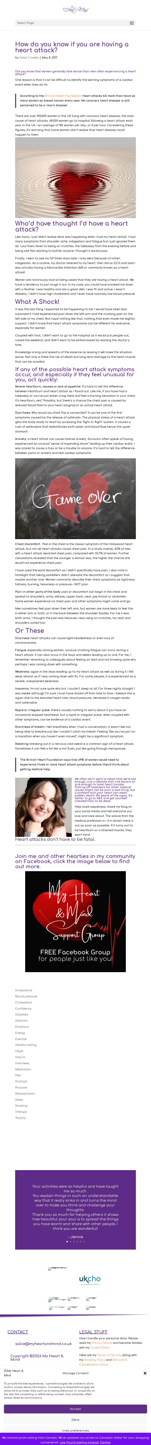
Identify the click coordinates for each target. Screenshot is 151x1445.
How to (20, 1057)
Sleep (19, 1099)
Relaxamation (25, 1093)
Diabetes (21, 1014)
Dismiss (105, 1442)
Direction (21, 1020)
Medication (23, 1069)
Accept (75, 1409)
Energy (20, 1032)
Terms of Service (109, 1355)
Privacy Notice (102, 1342)
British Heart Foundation (63, 95)
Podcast (21, 1081)
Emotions (22, 1026)
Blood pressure (26, 996)
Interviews (22, 1063)
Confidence (23, 1008)
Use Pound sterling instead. (79, 1442)
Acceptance (23, 990)
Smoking (21, 1105)
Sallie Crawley (29, 57)
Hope (19, 1051)
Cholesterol (23, 1002)
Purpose (21, 1087)
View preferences (75, 1430)
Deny (75, 1420)
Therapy (21, 1111)
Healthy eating (26, 1045)
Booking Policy (94, 1359)
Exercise (21, 1039)
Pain (18, 1075)
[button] (145, 1373)
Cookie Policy (99, 1347)
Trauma (20, 1117)
